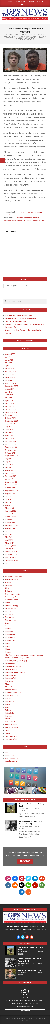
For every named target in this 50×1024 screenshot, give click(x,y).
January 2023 (10, 479)
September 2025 (11, 386)
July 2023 (8, 462)
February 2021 (10, 546)
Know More (25, 1011)
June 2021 (9, 534)
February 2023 (10, 476)
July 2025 (8, 392)
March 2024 (9, 438)
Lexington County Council (15, 672)
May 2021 (9, 537)
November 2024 (11, 415)
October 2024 (10, 418)
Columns (8, 591)
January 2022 (10, 514)
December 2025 (11, 377)
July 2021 (8, 531)
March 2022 (9, 508)
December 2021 (11, 517)
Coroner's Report (11, 600)
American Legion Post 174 (15, 576)
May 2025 (9, 398)
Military (8, 684)
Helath (7, 646)
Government (10, 637)
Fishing (8, 629)
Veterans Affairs (11, 739)
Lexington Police (11, 678)
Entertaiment (10, 617)
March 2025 (9, 404)
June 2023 (9, 465)
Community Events (12, 594)
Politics (8, 710)
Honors (8, 652)
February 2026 (10, 372)
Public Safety (9, 37)
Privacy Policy (9, 1018)
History (8, 649)
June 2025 (9, 395)
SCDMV (8, 719)
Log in (7, 752)
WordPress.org (11, 761)
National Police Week (13, 693)
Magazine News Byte (30, 1018)
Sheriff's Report (11, 725)
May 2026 (9, 363)
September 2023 (11, 456)
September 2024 (11, 421)
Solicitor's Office (11, 727)
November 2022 (11, 485)
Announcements (11, 579)
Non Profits (9, 701)
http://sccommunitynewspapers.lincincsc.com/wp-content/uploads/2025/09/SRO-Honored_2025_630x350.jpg (24, 658)
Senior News (10, 722)
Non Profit (9, 698)
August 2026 (10, 354)
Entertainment (10, 620)
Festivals (8, 626)
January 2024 (10, 444)
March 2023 (9, 473)
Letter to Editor (11, 669)
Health (7, 643)
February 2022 (10, 511)
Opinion (8, 707)
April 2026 (9, 366)
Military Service (11, 690)
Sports (7, 730)
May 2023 (9, 467)
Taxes (7, 733)
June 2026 (9, 360)
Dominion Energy (11, 606)
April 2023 (9, 470)
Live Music (9, 681)
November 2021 (11, 520)
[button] (24, 777)
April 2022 (9, 505)
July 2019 (8, 563)
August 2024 (10, 424)
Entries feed (9, 755)
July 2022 (8, 496)
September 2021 (11, 525)
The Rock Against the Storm (16, 321)
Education (9, 614)
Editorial (8, 611)
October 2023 (10, 453)
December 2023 (11, 447)
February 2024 (10, 441)
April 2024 (9, 435)
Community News (12, 597)
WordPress (25, 1020)
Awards (8, 582)
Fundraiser (9, 632)
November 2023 (11, 450)
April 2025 (9, 401)
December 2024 (11, 412)
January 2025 (10, 409)
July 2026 (8, 357)
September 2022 (11, 491)
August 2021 (10, 528)
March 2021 (9, 543)
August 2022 (10, 494)
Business (8, 585)
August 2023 (10, 459)
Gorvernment (10, 635)
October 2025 (10, 383)
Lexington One (10, 675)
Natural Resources (12, 696)
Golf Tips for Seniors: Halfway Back (18, 315)
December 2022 (11, 482)
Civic (7, 588)
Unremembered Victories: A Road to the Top (22, 318)
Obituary (8, 704)
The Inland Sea (11, 736)
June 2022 (9, 499)
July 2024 (8, 427)
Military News (10, 687)
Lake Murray (10, 664)
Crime (28, 37)
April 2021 (9, 540)
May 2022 (9, 502)
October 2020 (10, 557)
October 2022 (10, 488)
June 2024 (9, 430)
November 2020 (11, 555)
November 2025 (11, 380)
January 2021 (10, 549)
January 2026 (10, 374)
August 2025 (10, 389)
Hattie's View (10, 640)
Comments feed (11, 758)
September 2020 (11, 560)
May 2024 (9, 433)
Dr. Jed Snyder (10, 608)
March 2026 (9, 369)
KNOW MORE (25, 861)
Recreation (9, 716)
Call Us (25, 997)
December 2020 (11, 552)
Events (7, 623)
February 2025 (10, 406)
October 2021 (10, 523)
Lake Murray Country (13, 667)
